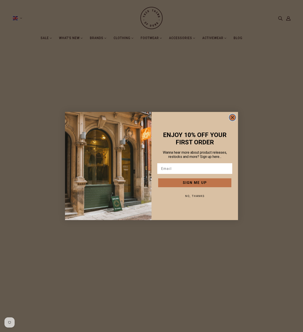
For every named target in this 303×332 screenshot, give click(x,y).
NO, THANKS (195, 196)
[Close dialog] (232, 117)
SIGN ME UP (195, 183)
